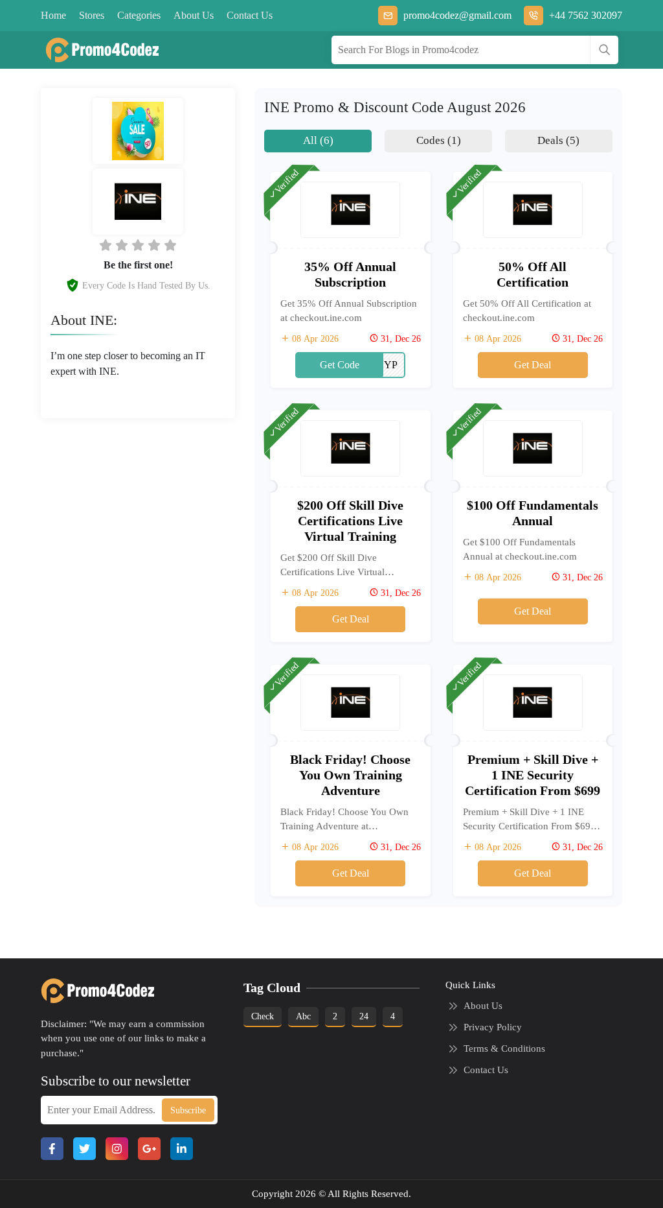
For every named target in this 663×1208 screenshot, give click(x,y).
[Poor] (105, 245)
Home (53, 15)
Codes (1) (438, 140)
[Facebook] (52, 1148)
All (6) (318, 140)
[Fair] (121, 245)
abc (303, 1016)
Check (262, 1016)
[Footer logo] (93, 991)
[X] (84, 1148)
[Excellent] (154, 245)
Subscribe (188, 1110)
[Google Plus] (149, 1148)
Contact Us (250, 15)
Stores (91, 15)
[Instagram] (117, 1148)
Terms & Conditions (504, 1048)
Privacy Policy (493, 1027)
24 (363, 1016)
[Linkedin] (181, 1148)
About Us (194, 15)
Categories (139, 15)
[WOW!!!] (170, 245)
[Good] (137, 245)
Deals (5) (558, 140)
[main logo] (97, 50)
